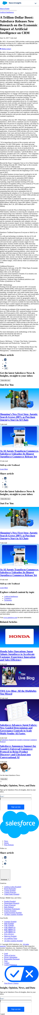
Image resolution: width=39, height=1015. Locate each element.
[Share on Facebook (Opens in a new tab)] (5, 366)
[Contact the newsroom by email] (5, 867)
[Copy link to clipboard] (6, 368)
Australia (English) (10, 921)
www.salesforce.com (10, 617)
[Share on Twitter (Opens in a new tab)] (5, 364)
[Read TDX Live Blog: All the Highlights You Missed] (19, 686)
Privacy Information (10, 957)
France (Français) (10, 905)
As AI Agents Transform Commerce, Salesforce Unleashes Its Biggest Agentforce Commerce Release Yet (19, 454)
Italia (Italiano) (9, 907)
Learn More (4, 469)
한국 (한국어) (9, 934)
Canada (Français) (10, 892)
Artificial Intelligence (7, 12)
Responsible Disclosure (12, 959)
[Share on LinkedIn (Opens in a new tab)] (5, 360)
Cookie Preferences (10, 965)
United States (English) (11, 894)
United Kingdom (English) (13, 913)
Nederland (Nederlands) (12, 909)
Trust (5, 961)
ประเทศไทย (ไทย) (10, 938)
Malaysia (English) (10, 936)
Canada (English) (10, 890)
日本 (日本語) (9, 925)
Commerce (7, 598)
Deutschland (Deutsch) (11, 903)
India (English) (9, 923)
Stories (6, 843)
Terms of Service (9, 955)
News (6, 841)
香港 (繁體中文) (10, 930)
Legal (6, 953)
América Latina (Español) (12, 887)
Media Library (6, 49)
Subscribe (4, 779)
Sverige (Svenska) (10, 911)
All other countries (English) (13, 914)
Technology (8, 600)
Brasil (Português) (10, 889)
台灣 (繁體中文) (10, 932)
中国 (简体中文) (10, 928)
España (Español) (10, 901)
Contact (6, 963)
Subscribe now (5, 380)
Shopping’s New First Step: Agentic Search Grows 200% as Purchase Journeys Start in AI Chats (19, 417)
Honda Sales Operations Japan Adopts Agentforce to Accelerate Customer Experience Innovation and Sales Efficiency (17, 655)
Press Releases (9, 845)
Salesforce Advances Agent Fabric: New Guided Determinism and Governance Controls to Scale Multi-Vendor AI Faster (18, 729)
